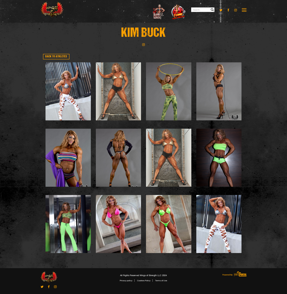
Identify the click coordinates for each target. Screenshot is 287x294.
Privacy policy (126, 280)
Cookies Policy (143, 280)
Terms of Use (161, 280)
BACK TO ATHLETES (56, 56)
